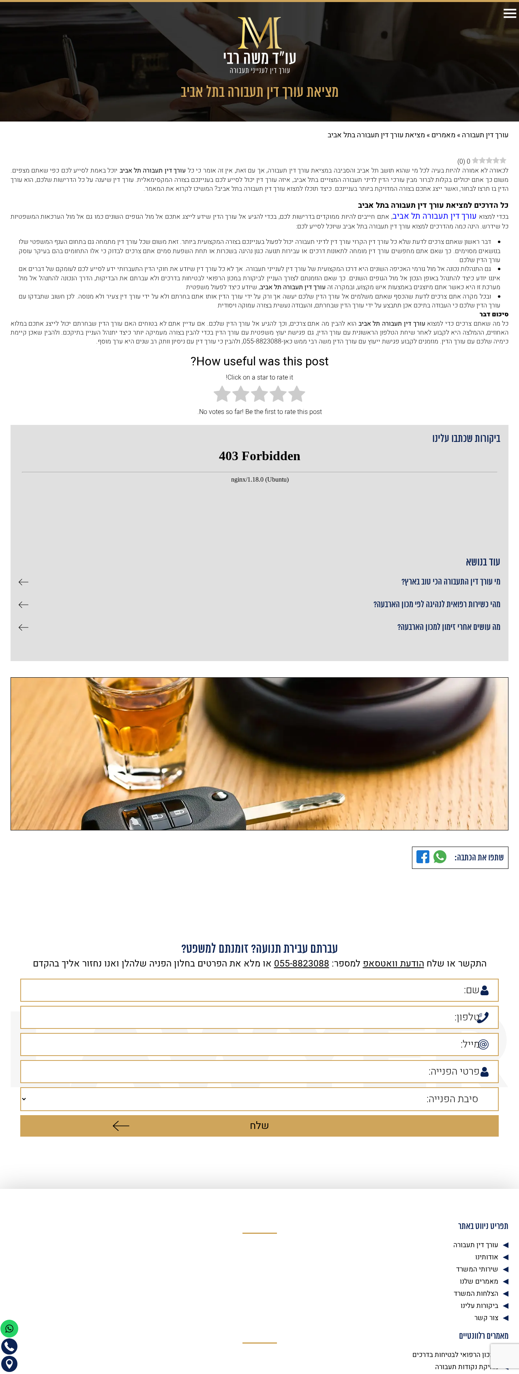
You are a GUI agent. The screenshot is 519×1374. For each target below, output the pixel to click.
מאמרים (443, 135)
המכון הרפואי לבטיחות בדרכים (455, 1353)
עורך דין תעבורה (485, 135)
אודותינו (486, 1255)
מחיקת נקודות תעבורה (466, 1365)
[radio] (296, 392)
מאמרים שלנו (479, 1279)
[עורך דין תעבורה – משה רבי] (259, 45)
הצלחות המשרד (476, 1292)
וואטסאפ (380, 962)
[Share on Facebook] (422, 855)
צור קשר (486, 1316)
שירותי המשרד (477, 1267)
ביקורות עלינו (479, 1304)
